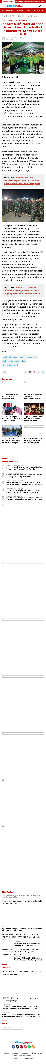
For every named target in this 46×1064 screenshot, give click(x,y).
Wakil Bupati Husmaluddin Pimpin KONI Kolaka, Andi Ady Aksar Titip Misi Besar (24, 476)
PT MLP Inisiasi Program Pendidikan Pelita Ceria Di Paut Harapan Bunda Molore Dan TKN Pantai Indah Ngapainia (24, 499)
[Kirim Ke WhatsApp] (42, 372)
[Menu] (3, 6)
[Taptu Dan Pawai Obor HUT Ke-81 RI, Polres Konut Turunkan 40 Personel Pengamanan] (34, 409)
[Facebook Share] (25, 372)
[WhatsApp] (29, 1047)
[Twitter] (17, 1047)
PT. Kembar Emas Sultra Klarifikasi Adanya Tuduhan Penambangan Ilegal (22, 1000)
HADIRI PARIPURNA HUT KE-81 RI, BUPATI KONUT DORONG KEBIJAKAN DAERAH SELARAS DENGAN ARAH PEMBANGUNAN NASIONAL (34, 441)
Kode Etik (24, 1053)
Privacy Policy (36, 1053)
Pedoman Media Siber (23, 1055)
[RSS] (33, 1047)
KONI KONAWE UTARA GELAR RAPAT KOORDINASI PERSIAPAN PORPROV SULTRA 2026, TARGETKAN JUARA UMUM (29, 944)
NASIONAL (17, 21)
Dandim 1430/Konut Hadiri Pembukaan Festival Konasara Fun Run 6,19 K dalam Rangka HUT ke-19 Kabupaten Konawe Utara (29, 959)
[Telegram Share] (38, 372)
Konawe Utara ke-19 (10, 365)
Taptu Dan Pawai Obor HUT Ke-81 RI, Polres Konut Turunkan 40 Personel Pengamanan (33, 419)
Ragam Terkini (10, 38)
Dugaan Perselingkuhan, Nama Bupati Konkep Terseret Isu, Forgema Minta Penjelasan (24, 468)
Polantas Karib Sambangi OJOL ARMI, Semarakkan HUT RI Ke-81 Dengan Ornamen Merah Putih (11, 441)
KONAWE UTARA (7, 21)
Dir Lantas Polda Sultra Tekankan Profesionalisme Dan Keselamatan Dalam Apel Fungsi (34, 397)
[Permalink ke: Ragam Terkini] (3, 38)
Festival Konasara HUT (28, 357)
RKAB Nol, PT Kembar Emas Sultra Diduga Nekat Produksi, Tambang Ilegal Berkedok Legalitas (20, 1007)
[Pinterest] (21, 1047)
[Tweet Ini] (30, 372)
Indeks (6, 1053)
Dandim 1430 (19, 38)
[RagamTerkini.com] (14, 6)
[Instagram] (25, 1047)
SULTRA (24, 21)
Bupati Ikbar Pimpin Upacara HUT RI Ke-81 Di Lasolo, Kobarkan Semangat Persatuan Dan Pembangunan (12, 419)
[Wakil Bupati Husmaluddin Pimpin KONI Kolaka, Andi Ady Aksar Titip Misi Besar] (23, 912)
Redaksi (15, 1053)
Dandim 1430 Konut (10, 357)
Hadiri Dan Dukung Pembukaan (14, 361)
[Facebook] (13, 1047)
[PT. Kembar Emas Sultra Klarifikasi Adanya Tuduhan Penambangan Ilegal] (23, 983)
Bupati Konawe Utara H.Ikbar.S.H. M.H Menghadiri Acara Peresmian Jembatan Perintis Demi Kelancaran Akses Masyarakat (11, 397)
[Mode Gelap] (39, 6)
